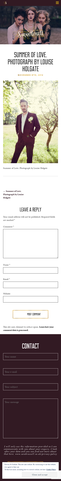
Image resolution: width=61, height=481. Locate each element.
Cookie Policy (51, 469)
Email (6, 279)
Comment (8, 226)
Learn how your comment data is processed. (28, 328)
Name (6, 264)
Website (6, 293)
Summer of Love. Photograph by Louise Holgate (13, 194)
